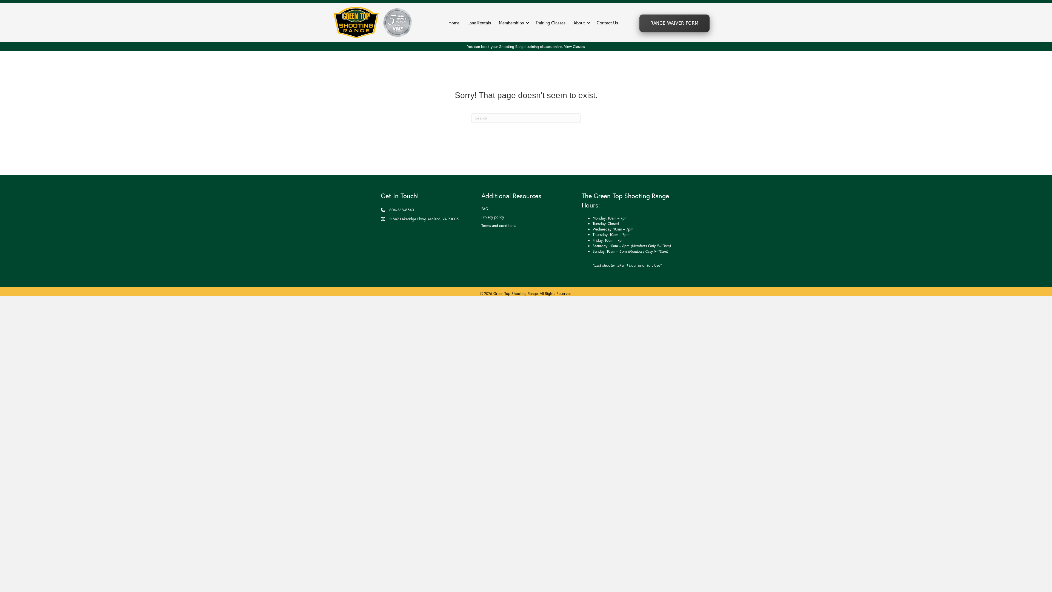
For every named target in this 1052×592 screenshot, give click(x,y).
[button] (527, 23)
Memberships (511, 22)
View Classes (574, 46)
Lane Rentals (479, 22)
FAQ (484, 208)
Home (453, 22)
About (579, 22)
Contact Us (607, 22)
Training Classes (550, 22)
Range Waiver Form (674, 23)
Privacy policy (492, 217)
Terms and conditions (498, 225)
